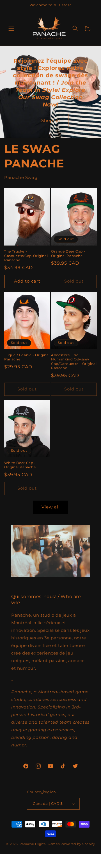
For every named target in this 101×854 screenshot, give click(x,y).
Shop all (50, 120)
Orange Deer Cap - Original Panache (68, 253)
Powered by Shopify (78, 844)
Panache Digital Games (40, 844)
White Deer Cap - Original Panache (20, 465)
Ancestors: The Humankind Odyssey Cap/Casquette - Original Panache (74, 361)
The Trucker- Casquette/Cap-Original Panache (26, 255)
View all (51, 507)
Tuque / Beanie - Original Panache (27, 357)
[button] (11, 28)
